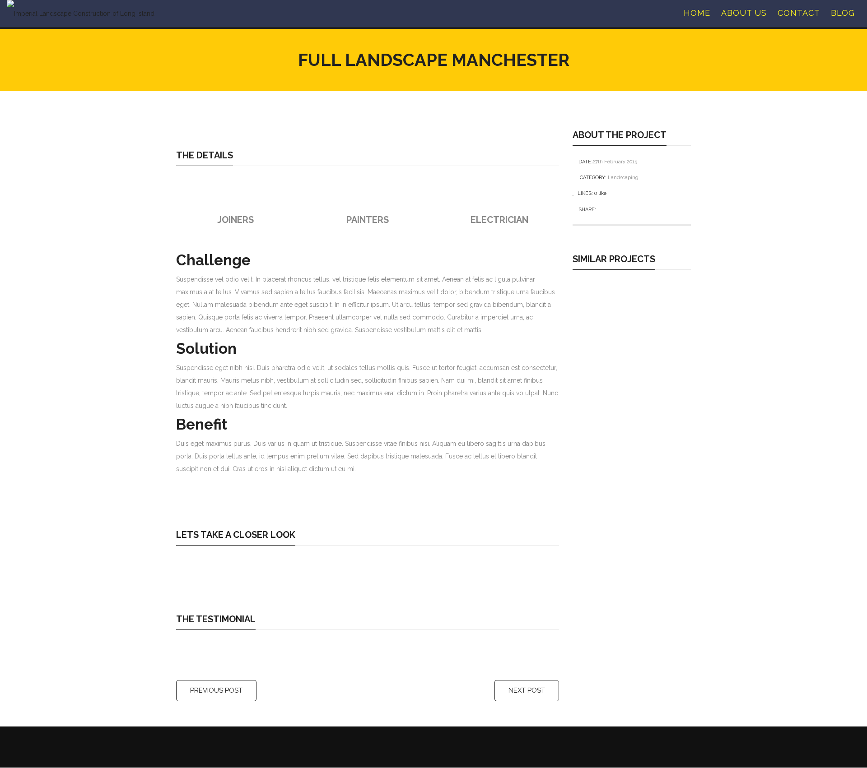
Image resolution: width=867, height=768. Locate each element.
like (600, 193)
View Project (634, 281)
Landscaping (623, 177)
